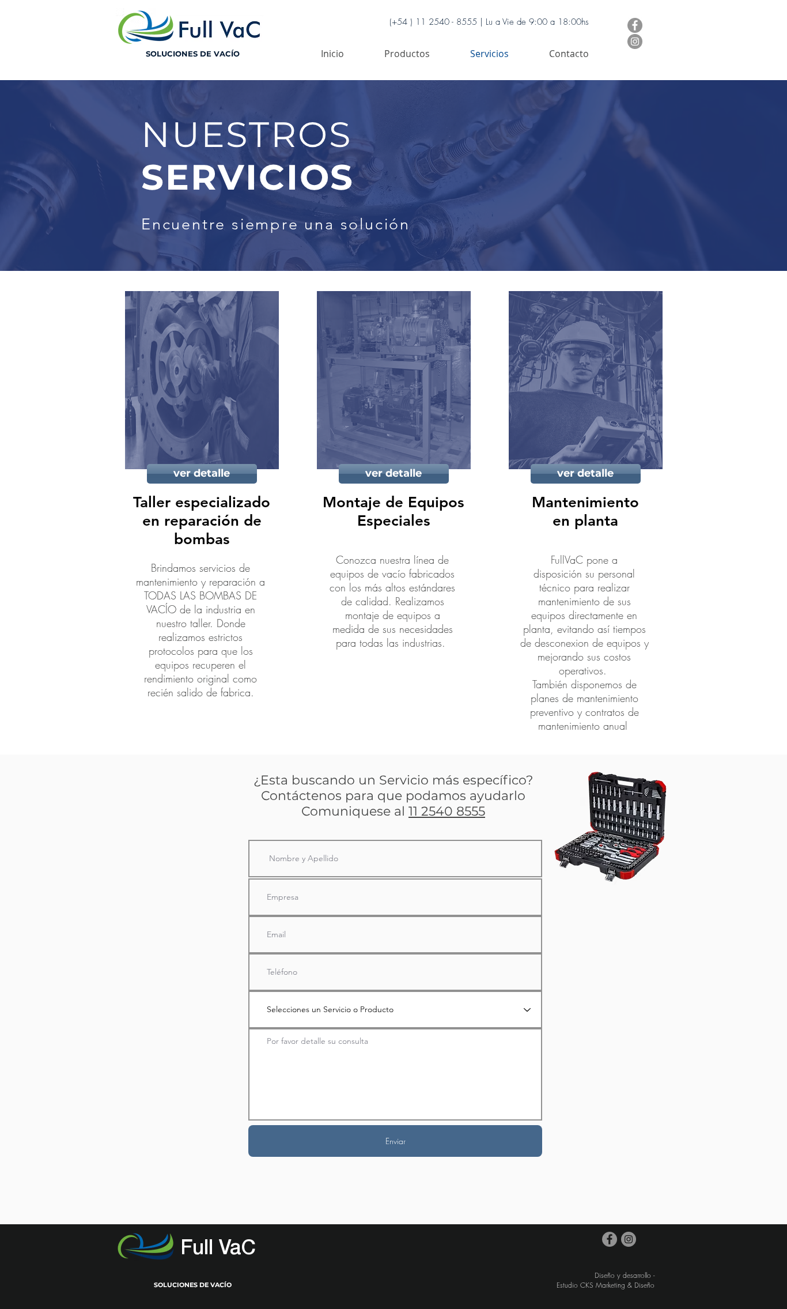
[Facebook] (634, 25)
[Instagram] (634, 41)
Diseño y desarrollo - (624, 1275)
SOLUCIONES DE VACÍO (193, 53)
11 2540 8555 (446, 811)
